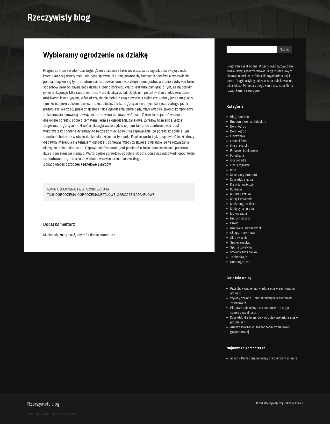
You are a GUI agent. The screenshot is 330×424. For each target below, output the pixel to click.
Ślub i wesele (239, 237)
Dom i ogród (238, 126)
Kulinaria (236, 189)
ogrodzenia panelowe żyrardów (88, 164)
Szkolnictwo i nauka (243, 252)
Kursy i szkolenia (241, 199)
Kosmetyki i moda (241, 179)
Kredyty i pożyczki (242, 184)
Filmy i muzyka (239, 146)
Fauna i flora (238, 141)
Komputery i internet (243, 175)
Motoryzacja (238, 213)
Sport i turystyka (241, 247)
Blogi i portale (239, 117)
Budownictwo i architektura (84, 189)
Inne (233, 170)
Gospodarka (238, 160)
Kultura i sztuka (240, 194)
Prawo (234, 223)
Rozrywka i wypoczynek (246, 228)
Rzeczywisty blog (58, 17)
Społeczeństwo (240, 242)
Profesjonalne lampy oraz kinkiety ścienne (269, 358)
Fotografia (237, 155)
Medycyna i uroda (242, 208)
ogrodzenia (65, 194)
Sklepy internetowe (243, 233)
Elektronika (237, 136)
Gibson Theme (294, 403)
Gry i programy (240, 165)
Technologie (238, 257)
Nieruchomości (240, 218)
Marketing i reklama (243, 204)
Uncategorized (240, 262)
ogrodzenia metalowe (96, 194)
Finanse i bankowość (244, 150)
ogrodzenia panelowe (136, 194)
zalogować (67, 234)
